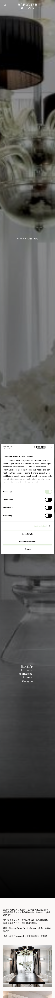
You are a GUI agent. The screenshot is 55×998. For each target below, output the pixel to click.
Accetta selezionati (27, 541)
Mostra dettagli (40, 526)
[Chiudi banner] (51, 447)
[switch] (48, 500)
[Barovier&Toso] (27, 6)
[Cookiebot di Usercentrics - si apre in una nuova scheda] (35, 447)
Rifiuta (27, 549)
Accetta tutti (27, 534)
